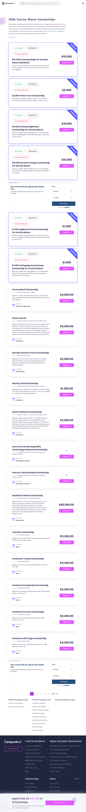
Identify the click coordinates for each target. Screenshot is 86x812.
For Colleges (29, 783)
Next (53, 693)
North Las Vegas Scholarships (40, 710)
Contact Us (54, 783)
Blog (27, 771)
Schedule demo (13, 749)
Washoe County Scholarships (17, 706)
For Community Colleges (59, 753)
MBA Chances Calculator (34, 760)
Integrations (29, 791)
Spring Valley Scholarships (39, 716)
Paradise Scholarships (38, 713)
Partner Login (54, 771)
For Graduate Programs (58, 760)
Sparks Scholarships (37, 730)
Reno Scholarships (37, 727)
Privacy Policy (55, 787)
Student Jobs (30, 764)
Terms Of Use (54, 791)
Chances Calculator (32, 749)
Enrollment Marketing (57, 768)
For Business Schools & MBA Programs (64, 757)
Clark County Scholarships (16, 703)
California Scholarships (33, 746)
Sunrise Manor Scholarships (39, 720)
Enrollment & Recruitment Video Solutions (65, 746)
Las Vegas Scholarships (38, 703)
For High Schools (31, 787)
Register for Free (60, 802)
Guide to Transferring (32, 753)
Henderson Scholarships (39, 706)
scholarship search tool (52, 31)
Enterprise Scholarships (38, 723)
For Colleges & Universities (59, 749)
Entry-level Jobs (31, 768)
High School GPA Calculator (35, 757)
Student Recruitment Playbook (60, 764)
